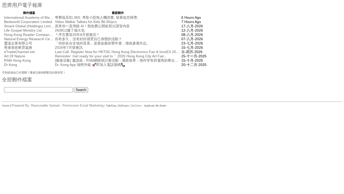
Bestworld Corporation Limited (28, 22)
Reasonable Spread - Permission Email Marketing (67, 105)
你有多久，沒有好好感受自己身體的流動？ (88, 39)
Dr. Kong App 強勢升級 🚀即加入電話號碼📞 (90, 65)
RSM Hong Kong (17, 60)
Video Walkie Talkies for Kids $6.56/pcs (86, 22)
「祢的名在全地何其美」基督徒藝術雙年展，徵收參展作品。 (102, 43)
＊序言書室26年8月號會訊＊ (77, 35)
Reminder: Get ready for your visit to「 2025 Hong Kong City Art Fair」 (111, 56)
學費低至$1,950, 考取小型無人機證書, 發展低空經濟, (96, 17)
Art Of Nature (14, 56)
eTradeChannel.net (19, 52)
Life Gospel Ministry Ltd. (23, 30)
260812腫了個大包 (70, 30)
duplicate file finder (155, 105)
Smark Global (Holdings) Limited (30, 26)
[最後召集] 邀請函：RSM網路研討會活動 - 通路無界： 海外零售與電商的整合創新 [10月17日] (127, 60)
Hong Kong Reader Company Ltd (30, 35)
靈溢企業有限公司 (18, 43)
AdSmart (123, 105)
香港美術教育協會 (18, 47)
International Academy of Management (35, 17)
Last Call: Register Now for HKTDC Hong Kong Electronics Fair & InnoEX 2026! (118, 52)
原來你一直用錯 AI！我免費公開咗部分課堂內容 (92, 26)
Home (6, 105)
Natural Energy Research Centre (30, 39)
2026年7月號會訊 (69, 47)
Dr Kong (10, 65)
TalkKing (111, 105)
